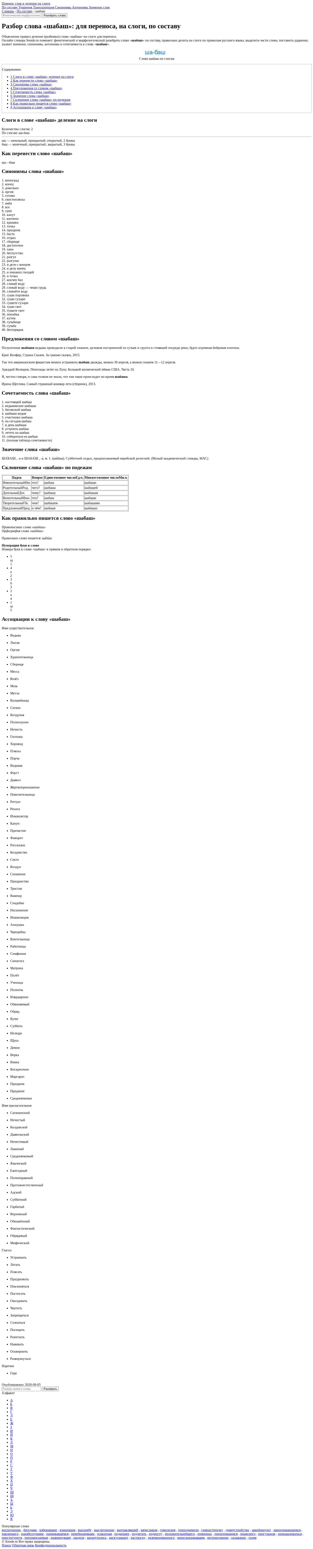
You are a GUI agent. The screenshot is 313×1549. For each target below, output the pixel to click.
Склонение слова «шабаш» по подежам (40, 99)
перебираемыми (83, 1534)
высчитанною (104, 1530)
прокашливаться (290, 1534)
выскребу (85, 1530)
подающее (121, 1534)
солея (252, 1537)
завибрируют (261, 1530)
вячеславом (149, 1530)
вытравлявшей (127, 1530)
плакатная (104, 1534)
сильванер (238, 1537)
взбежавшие (48, 1530)
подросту (155, 1534)
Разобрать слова (55, 15)
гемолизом (167, 1530)
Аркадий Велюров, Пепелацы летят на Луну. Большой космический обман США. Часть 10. (68, 369)
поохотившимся (226, 1534)
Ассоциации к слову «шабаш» (33, 107)
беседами (30, 1530)
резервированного (161, 1537)
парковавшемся (57, 1534)
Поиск (6, 1545)
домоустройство (237, 1530)
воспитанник (11, 1530)
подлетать (139, 1534)
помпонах (204, 1534)
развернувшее (61, 1537)
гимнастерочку (212, 1530)
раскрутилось (96, 1537)
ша (4, 140)
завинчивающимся (287, 1530)
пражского (248, 1534)
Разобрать (50, 1389)
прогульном (266, 1534)
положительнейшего (180, 1534)
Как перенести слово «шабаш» (33, 80)
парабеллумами (32, 1534)
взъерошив (67, 1530)
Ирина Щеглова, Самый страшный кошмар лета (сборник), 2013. (49, 384)
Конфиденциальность (50, 1545)
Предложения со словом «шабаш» (36, 88)
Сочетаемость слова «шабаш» (33, 92)
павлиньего (10, 1534)
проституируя (12, 1537)
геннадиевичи (188, 1530)
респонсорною (217, 1537)
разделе (78, 1537)
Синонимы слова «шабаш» (31, 84)
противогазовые (36, 1537)
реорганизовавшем (191, 1537)
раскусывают (118, 1537)
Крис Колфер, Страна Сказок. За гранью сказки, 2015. (41, 355)
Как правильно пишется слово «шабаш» (40, 103)
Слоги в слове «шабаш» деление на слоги (42, 77)
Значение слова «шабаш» (29, 96)
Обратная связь (23, 1545)
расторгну (138, 1537)
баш (4, 144)
